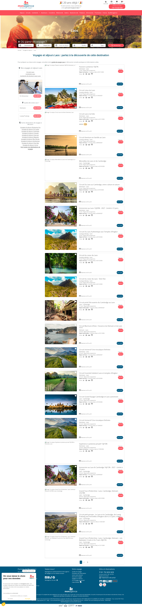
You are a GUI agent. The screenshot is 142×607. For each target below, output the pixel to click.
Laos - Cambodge (84, 163)
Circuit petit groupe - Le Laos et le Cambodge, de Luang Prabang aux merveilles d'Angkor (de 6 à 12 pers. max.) (100, 515)
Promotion (98, 13)
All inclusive (90, 13)
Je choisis (10, 598)
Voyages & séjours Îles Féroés (30, 139)
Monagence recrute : (51, 580)
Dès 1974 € (37, 108)
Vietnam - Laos (83, 330)
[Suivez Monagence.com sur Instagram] (48, 577)
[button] (121, 3)
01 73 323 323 (106, 572)
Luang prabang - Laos (85, 92)
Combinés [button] (35, 13)
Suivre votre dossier (77, 575)
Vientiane (23, 108)
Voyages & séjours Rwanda (30, 137)
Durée (84, 45)
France (105, 13)
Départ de (46, 45)
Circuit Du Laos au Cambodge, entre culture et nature (99, 184)
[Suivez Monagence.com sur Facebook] (46, 577)
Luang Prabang (24, 116)
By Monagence (113, 13)
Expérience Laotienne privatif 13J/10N (93, 444)
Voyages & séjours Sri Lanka (30, 129)
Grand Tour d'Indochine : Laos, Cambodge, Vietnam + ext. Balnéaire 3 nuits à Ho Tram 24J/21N (101, 539)
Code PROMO (77, 582)
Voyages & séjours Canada (30, 133)
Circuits (28, 13)
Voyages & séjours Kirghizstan (30, 141)
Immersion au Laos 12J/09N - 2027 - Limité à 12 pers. (99, 208)
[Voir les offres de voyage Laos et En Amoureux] (30, 87)
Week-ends (59, 13)
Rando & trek (74, 13)
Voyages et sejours (27, 50)
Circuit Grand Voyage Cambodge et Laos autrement (98, 397)
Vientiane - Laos (84, 69)
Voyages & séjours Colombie (30, 131)
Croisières (52, 13)
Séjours (22, 13)
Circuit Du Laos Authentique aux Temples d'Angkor (98, 232)
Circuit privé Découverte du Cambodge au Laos (97, 302)
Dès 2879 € (37, 96)
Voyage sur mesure (77, 578)
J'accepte (27, 598)
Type (102, 45)
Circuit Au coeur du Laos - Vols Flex (92, 279)
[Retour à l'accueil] (26, 4)
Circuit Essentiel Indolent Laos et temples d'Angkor (98, 373)
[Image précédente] (46, 76)
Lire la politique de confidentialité (10, 593)
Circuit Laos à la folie (87, 114)
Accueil (19, 50)
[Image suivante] (75, 76)
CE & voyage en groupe (78, 580)
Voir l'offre (119, 84)
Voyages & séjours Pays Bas (30, 143)
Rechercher (116, 45)
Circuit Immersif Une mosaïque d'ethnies (94, 349)
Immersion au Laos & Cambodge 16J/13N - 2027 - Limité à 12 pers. (101, 468)
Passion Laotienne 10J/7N (88, 67)
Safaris (66, 13)
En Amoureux (24, 96)
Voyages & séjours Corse (30, 145)
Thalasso (82, 13)
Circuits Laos (30, 72)
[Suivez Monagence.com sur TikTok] (51, 577)
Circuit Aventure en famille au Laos (92, 137)
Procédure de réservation (79, 573)
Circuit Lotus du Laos (87, 90)
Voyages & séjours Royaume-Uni (30, 127)
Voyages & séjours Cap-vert (30, 135)
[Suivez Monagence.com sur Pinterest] (54, 577)
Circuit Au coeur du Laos (88, 255)
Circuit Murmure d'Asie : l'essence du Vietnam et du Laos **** (100, 327)
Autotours (44, 13)
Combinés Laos (30, 74)
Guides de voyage (77, 571)
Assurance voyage (77, 577)
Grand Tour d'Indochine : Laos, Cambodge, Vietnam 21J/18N (98, 492)
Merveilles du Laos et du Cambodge (92, 161)
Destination (28, 45)
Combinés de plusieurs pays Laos (30, 76)
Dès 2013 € (37, 116)
